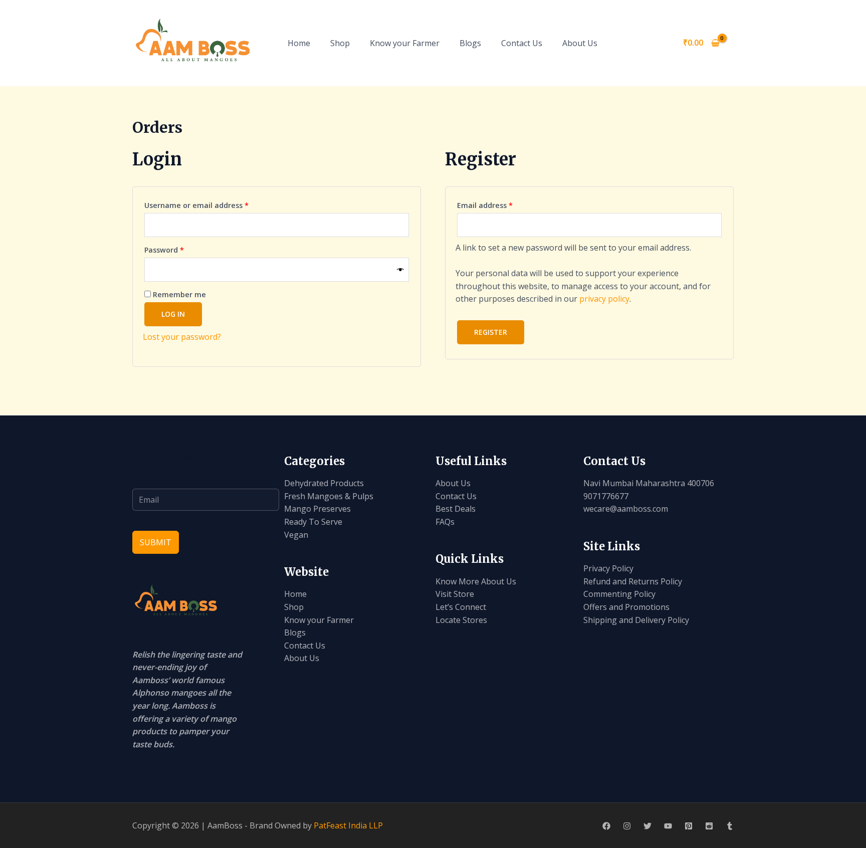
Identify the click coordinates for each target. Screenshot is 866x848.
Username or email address (212, 205)
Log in (173, 314)
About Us (579, 43)
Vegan (296, 534)
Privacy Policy (608, 568)
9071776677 (605, 496)
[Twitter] (647, 826)
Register (490, 332)
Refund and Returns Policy (632, 581)
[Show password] (400, 269)
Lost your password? (182, 336)
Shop (340, 43)
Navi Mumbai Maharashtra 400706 (648, 483)
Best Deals (456, 508)
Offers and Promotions (626, 606)
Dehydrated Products (324, 483)
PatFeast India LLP (348, 825)
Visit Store (455, 593)
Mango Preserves (317, 508)
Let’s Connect (461, 606)
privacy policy (604, 298)
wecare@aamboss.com (625, 508)
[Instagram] (627, 826)
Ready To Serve (313, 521)
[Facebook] (606, 826)
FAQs (445, 521)
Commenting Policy (619, 593)
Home (299, 43)
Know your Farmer (405, 43)
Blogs (470, 43)
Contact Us (521, 43)
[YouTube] (668, 826)
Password (179, 250)
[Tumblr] (730, 826)
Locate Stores (461, 619)
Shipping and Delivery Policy (636, 619)
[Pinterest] (689, 826)
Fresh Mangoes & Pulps (328, 496)
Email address (500, 205)
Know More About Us (476, 581)
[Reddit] (709, 826)
